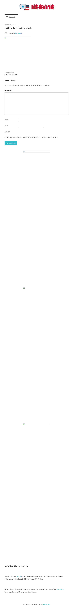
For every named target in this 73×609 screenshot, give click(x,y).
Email (7, 126)
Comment (8, 90)
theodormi (18, 33)
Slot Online (60, 589)
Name (7, 120)
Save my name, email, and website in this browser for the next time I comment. (32, 137)
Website (7, 132)
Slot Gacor (20, 576)
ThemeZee (46, 604)
